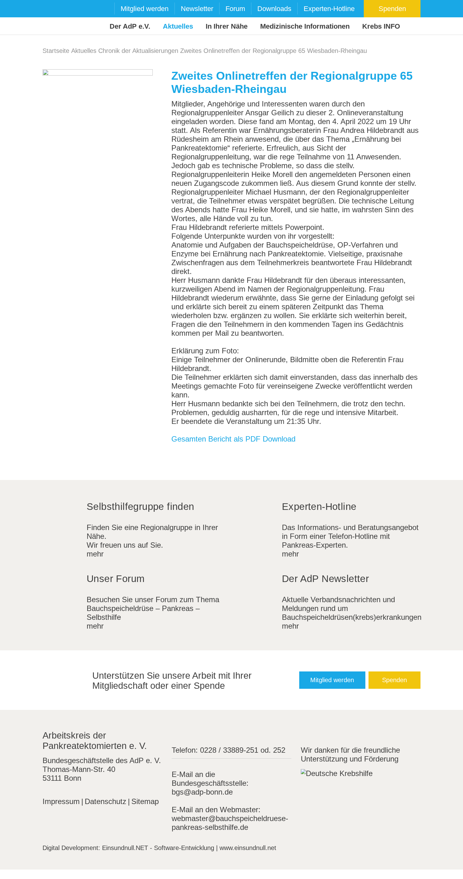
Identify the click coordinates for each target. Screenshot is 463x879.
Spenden (392, 9)
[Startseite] (55, 18)
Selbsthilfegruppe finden (140, 506)
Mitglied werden (145, 9)
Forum (235, 9)
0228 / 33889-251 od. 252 (242, 750)
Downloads (274, 9)
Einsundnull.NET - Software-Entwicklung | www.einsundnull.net (189, 847)
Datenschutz (105, 801)
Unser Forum (116, 578)
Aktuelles (178, 26)
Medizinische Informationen (305, 26)
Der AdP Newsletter (325, 578)
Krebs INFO (381, 26)
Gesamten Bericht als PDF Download (233, 439)
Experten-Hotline (329, 9)
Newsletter (197, 9)
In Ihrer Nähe (227, 26)
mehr (95, 554)
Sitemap (145, 801)
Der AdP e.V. (130, 26)
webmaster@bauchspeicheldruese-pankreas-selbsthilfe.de (230, 822)
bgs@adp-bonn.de (202, 792)
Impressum (61, 801)
